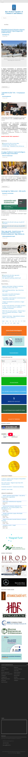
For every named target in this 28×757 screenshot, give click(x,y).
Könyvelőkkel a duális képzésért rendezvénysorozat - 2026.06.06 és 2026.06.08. (14, 298)
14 (13, 321)
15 (15, 321)
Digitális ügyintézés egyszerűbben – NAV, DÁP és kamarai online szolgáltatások (13, 496)
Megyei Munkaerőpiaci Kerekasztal (5, 679)
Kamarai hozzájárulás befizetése (14, 332)
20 (5, 323)
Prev (7, 321)
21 (8, 323)
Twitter (5, 21)
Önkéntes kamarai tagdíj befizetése (14, 334)
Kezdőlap (15, 677)
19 (2, 323)
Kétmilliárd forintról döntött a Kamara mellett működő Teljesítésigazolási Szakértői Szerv (13, 31)
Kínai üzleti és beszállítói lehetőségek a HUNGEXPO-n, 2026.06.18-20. (11, 294)
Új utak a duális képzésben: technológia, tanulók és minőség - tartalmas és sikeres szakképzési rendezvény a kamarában (13, 307)
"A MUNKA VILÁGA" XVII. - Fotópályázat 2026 (13, 93)
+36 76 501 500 (6, 743)
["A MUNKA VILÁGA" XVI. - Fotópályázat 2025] (14, 108)
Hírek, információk (4, 669)
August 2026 (14, 361)
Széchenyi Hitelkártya (18, 669)
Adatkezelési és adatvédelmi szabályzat (19, 679)
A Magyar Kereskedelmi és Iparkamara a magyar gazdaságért (13, 302)
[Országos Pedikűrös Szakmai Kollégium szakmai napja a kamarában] (14, 168)
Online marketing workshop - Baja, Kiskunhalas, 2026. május (13, 291)
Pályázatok (16, 667)
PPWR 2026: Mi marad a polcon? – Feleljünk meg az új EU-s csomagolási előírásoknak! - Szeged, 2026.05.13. (13, 312)
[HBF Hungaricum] (14, 610)
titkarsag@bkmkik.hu (7, 745)
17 (21, 321)
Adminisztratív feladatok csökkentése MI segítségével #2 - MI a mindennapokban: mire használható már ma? (11, 508)
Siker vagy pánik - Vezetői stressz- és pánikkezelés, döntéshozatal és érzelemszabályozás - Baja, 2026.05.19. (12, 232)
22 (11, 323)
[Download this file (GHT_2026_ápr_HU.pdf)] (12, 222)
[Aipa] (14, 571)
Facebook (3, 21)
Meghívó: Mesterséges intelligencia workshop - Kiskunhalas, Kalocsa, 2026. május (13, 287)
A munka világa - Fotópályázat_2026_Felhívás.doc (13, 146)
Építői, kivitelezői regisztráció (6, 673)
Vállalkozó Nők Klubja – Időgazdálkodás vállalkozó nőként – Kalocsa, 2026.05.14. (13, 316)
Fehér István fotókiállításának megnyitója (12, 501)
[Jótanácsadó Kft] (14, 596)
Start (3, 321)
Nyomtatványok (4, 682)
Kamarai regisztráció (5, 672)
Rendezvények (16, 675)
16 (18, 321)
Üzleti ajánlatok (17, 673)
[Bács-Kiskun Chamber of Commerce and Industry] (14, 6)
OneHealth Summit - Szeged (9, 525)
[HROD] (14, 559)
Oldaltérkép (3, 667)
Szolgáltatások (4, 677)
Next (14, 323)
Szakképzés (3, 675)
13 (10, 321)
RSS (10, 21)
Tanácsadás (16, 670)
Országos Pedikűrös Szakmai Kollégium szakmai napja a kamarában (13, 152)
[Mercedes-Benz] (14, 582)
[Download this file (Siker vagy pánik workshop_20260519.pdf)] (14, 275)
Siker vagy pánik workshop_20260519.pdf (11, 278)
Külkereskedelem (17, 672)
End (18, 323)
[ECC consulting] (14, 623)
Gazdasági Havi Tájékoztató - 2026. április (13, 191)
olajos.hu (18, 752)
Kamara (2, 670)
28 (17, 372)
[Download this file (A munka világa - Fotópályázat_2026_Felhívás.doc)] (14, 144)
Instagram (8, 21)
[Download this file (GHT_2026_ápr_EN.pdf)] (12, 226)
